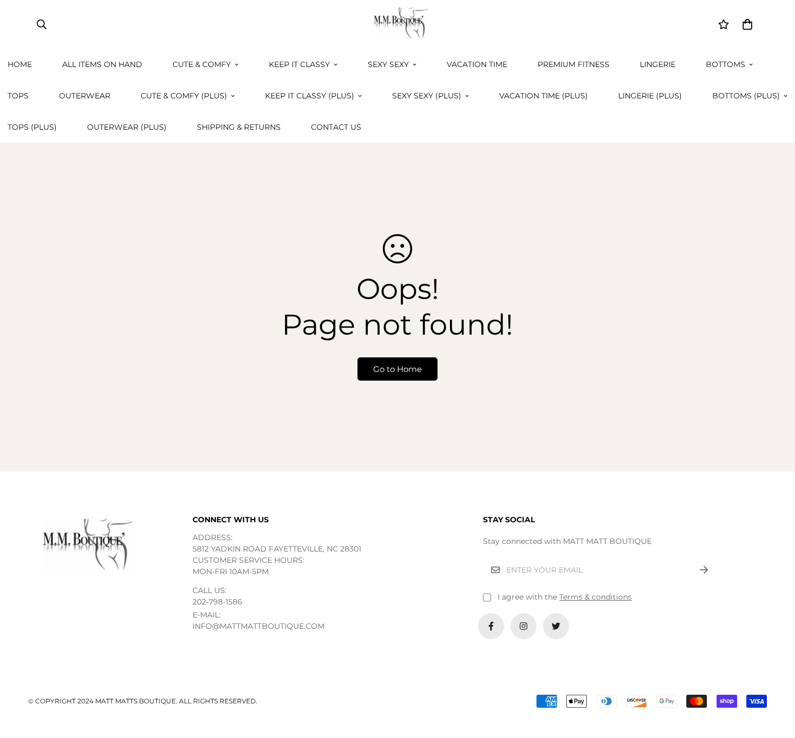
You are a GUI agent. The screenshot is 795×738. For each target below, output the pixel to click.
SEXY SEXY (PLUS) (426, 96)
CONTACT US (336, 127)
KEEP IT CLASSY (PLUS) (309, 96)
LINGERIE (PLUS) (650, 96)
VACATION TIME (477, 64)
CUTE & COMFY (202, 64)
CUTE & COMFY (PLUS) (184, 96)
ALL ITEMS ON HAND (102, 64)
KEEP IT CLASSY (299, 64)
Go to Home (397, 369)
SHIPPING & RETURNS (239, 127)
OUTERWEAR (84, 96)
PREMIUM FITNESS (574, 64)
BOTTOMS (725, 64)
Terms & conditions (595, 597)
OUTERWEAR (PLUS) (127, 127)
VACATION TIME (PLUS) (543, 96)
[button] (746, 24)
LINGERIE (657, 64)
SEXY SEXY (388, 64)
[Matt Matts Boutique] (397, 24)
